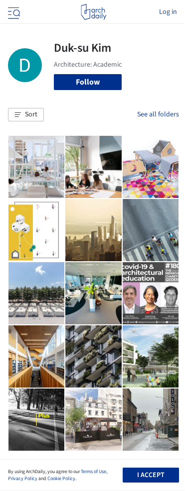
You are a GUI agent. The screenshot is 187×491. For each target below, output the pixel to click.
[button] (26, 115)
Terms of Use (93, 471)
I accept (151, 475)
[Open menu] (13, 12)
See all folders (158, 114)
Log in (168, 11)
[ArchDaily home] (93, 12)
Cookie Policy (61, 478)
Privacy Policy (22, 478)
